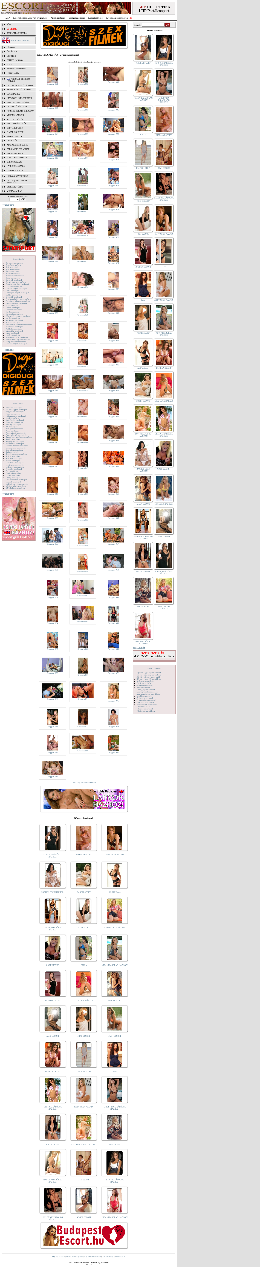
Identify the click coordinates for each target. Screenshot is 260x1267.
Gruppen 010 (52, 158)
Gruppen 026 (82, 287)
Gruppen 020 (82, 235)
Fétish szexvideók (144, 683)
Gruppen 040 (52, 416)
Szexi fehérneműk (16, 124)
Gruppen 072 (113, 673)
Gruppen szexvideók (145, 685)
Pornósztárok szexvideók (147, 704)
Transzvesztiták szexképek (16, 480)
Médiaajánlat (120, 1256)
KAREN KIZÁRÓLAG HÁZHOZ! (53, 929)
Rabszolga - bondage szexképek (19, 437)
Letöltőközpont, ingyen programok (30, 17)
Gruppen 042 (113, 416)
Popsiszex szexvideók (145, 702)
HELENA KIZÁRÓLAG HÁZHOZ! (53, 1218)
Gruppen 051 (113, 494)
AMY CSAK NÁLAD (115, 855)
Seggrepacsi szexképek (15, 441)
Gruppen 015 (113, 185)
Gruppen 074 (82, 699)
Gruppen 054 (113, 518)
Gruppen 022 (52, 261)
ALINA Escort (115, 892)
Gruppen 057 (113, 544)
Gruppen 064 (52, 623)
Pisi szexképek (12, 426)
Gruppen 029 (82, 315)
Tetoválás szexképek (14, 469)
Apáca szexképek (13, 269)
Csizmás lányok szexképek (16, 288)
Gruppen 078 (113, 727)
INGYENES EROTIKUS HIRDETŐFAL (17, 181)
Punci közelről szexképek (16, 435)
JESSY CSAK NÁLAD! (83, 1107)
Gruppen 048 (113, 466)
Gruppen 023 (82, 261)
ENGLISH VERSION (20, 40)
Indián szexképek (13, 318)
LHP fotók (12, 141)
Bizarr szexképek (13, 278)
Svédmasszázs (14, 162)
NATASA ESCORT (83, 855)
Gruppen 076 (52, 727)
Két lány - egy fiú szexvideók (149, 679)
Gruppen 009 (113, 134)
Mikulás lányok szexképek (16, 344)
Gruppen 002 (82, 84)
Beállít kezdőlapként (74, 1256)
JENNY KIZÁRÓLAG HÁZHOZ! (115, 1181)
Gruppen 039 (113, 391)
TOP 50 (10, 64)
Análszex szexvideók (145, 681)
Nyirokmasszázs (16, 166)
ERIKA (84, 965)
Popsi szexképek (12, 431)
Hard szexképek (12, 312)
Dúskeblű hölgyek (17, 107)
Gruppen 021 (113, 237)
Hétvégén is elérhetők (19, 98)
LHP (7, 17)
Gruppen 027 (113, 289)
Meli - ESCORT (114, 1036)
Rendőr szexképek (13, 439)
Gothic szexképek (13, 307)
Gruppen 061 (52, 597)
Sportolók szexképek (14, 450)
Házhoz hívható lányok (20, 85)
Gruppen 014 (82, 185)
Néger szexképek (13, 414)
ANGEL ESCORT (84, 1217)
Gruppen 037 (52, 391)
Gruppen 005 (82, 110)
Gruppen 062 (82, 596)
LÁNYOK (11, 47)
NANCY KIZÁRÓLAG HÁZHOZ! (52, 1181)
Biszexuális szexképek (15, 276)
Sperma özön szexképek (15, 448)
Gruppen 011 (82, 158)
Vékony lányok (15, 115)
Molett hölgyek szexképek (16, 409)
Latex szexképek (12, 333)
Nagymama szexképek (15, 412)
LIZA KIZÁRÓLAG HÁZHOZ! (115, 1217)
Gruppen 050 (82, 494)
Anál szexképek (12, 267)
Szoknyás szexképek (14, 458)
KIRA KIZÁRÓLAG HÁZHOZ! (115, 965)
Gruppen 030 (113, 313)
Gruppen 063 (113, 597)
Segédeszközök (15, 119)
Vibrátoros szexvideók (146, 711)
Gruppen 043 (52, 442)
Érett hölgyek (15, 128)
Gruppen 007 (52, 134)
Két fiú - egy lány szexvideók (149, 675)
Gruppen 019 (52, 237)
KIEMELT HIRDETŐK (16, 69)
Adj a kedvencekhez (92, 1256)
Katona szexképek (13, 322)
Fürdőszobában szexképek (16, 303)
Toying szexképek (13, 477)
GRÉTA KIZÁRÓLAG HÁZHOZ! (53, 1108)
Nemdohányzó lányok (19, 90)
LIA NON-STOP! (84, 1071)
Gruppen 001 (52, 84)
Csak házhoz (14, 94)
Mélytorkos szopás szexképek (18, 339)
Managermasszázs (17, 158)
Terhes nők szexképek (15, 467)
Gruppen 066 (113, 623)
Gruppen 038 (82, 391)
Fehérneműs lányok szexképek (18, 299)
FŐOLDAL (11, 25)
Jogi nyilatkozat (58, 1256)
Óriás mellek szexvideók (147, 700)
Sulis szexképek (12, 452)
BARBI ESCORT (84, 892)
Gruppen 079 (52, 752)
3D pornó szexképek (14, 263)
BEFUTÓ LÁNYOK (15, 60)
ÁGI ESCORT (83, 928)
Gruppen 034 (52, 365)
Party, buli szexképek (14, 422)
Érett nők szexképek (14, 297)
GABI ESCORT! (52, 965)
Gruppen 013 (52, 185)
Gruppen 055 (52, 544)
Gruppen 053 (82, 520)
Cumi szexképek (12, 290)
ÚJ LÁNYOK (12, 52)
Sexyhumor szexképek (15, 443)
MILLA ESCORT (53, 1144)
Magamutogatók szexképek (17, 337)
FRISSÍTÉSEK (13, 73)
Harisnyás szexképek (14, 314)
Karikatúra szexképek (14, 320)
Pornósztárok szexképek (15, 433)
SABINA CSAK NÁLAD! (114, 928)
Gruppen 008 (82, 134)
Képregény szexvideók (146, 690)
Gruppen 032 (82, 341)
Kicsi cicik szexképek (14, 327)
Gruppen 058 (52, 570)
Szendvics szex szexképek (16, 454)
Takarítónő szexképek (15, 463)
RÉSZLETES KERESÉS (17, 33)
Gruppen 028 (52, 313)
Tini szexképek (12, 471)
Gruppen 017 (82, 211)
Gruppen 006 (113, 110)
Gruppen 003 (113, 82)
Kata (115, 1071)
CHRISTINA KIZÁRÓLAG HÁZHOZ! (115, 1108)
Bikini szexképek (13, 273)
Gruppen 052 (52, 518)
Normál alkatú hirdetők (20, 111)
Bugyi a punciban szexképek (17, 284)
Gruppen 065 (82, 621)
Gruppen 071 (82, 675)
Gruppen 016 (52, 211)
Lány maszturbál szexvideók (148, 694)
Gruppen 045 (113, 440)
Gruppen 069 (113, 649)
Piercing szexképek (13, 424)
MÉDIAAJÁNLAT (14, 191)
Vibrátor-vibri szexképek (16, 486)
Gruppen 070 (52, 673)
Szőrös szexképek (13, 460)
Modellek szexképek (14, 407)
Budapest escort (16, 170)
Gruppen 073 (52, 699)
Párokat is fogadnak (18, 149)
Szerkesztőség (108, 1256)
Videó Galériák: (154, 668)
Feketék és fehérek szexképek (18, 301)
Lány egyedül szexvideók (147, 692)
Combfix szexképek (14, 286)
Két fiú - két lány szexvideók (148, 677)
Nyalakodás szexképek (15, 420)
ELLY (163, 266)
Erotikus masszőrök (18, 102)
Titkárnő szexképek (14, 473)
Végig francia (14, 136)
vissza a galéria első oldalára (84, 782)
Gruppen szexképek (14, 310)
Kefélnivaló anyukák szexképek (19, 324)
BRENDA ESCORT (53, 1000)
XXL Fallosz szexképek (15, 488)
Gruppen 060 (113, 570)
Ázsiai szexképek (13, 271)
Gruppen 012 (113, 160)
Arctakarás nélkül (17, 145)
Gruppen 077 (82, 727)
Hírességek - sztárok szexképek (18, 316)
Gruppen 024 (113, 263)
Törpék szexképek (13, 475)
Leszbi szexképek (13, 335)
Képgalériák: (18, 259)
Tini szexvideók (143, 707)
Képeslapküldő (95, 17)
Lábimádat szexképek (14, 331)
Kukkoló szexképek (14, 329)
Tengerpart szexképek (15, 465)
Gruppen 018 (113, 210)
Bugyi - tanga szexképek (16, 282)
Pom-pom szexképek (14, 429)
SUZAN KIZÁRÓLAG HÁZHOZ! (53, 856)
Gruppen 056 (82, 546)
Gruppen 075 (113, 701)
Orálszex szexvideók (145, 698)
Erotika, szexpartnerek (117, 17)
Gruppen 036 (113, 365)
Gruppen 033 (113, 341)
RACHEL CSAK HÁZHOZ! (52, 892)
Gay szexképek (12, 305)
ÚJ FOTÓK (11, 56)
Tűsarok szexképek (13, 482)
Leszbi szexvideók (144, 696)
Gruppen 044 (82, 442)
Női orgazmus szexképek (16, 416)
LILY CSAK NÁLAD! (84, 1000)
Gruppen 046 (52, 466)
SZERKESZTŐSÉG (15, 187)
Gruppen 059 (82, 571)
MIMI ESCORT (83, 1036)
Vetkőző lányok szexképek (17, 484)
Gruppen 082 (52, 776)
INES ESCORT (115, 1144)
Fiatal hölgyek (15, 132)
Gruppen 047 (82, 468)
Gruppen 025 (52, 289)
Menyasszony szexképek (16, 341)
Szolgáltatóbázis (77, 17)
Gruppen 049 (52, 494)
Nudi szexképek (12, 418)
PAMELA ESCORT (53, 1071)
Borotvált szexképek (14, 280)
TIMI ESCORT (84, 1180)
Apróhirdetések (58, 17)
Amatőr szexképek (13, 265)
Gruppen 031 (52, 341)
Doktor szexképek (13, 295)
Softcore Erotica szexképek (17, 446)
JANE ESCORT (53, 1036)
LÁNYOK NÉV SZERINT (17, 176)
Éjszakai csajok (15, 153)
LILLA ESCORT (115, 1000)
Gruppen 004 (52, 108)
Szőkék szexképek (13, 456)
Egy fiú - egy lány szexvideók (149, 673)
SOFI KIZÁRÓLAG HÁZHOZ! (84, 1144)
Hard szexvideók (143, 687)
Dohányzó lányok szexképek (17, 293)
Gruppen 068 (82, 649)
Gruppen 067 (52, 649)
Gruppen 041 (82, 416)
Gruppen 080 (82, 751)
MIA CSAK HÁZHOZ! (164, 504)
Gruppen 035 (82, 366)
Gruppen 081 (113, 752)
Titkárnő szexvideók (145, 709)
